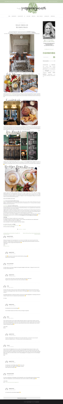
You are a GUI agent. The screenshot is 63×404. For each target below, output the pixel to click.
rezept (47, 71)
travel (54, 74)
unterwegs (44, 75)
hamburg (20, 29)
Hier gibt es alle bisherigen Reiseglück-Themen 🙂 (11, 225)
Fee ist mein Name (10, 263)
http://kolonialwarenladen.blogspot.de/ (12, 382)
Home (9, 16)
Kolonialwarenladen (10, 373)
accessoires (45, 64)
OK (41, 1)
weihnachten (53, 75)
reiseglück (23, 29)
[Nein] (61, 1)
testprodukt (50, 74)
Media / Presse (39, 16)
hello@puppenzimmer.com (49, 49)
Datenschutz (46, 16)
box (50, 66)
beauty (53, 64)
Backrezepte (14, 16)
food (54, 67)
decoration (45, 67)
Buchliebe (28, 16)
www (43, 76)
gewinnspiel (45, 69)
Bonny (8, 316)
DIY (24, 16)
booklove (47, 66)
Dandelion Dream (10, 236)
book (43, 66)
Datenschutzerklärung (52, 1)
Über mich (33, 16)
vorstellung (48, 75)
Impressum (53, 16)
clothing (54, 66)
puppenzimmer (11, 252)
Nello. (4, 200)
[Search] (54, 57)
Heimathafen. (5, 205)
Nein (45, 1)
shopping (44, 72)
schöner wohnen (52, 70)
